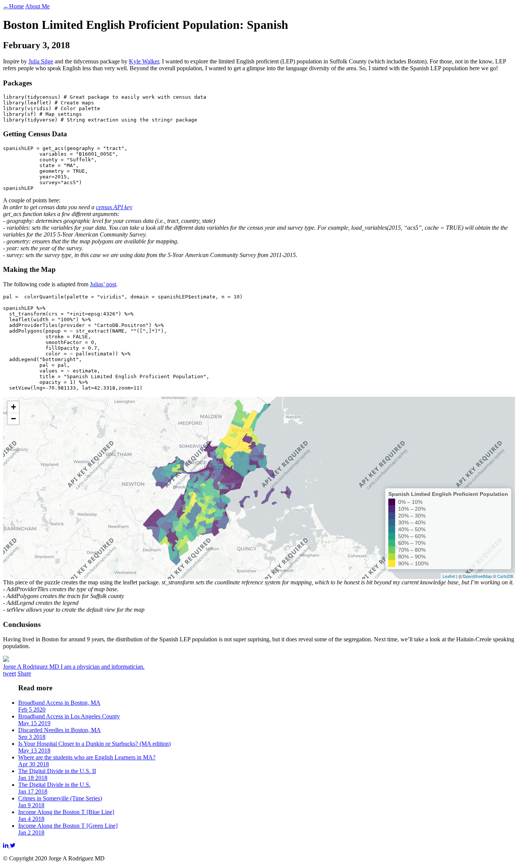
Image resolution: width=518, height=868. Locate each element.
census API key (114, 207)
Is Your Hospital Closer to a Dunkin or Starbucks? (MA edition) (94, 747)
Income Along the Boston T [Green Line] (68, 829)
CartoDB (505, 576)
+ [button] (13, 407)
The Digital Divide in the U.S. (54, 788)
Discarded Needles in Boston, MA (59, 733)
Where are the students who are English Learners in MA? (86, 760)
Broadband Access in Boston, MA (59, 706)
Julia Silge (40, 61)
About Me (37, 6)
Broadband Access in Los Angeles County (69, 719)
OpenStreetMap (477, 576)
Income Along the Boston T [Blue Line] (66, 815)
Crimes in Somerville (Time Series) (60, 801)
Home (13, 6)
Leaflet (449, 576)
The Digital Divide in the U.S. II (57, 774)
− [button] (13, 418)
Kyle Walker (144, 61)
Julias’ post (103, 284)
